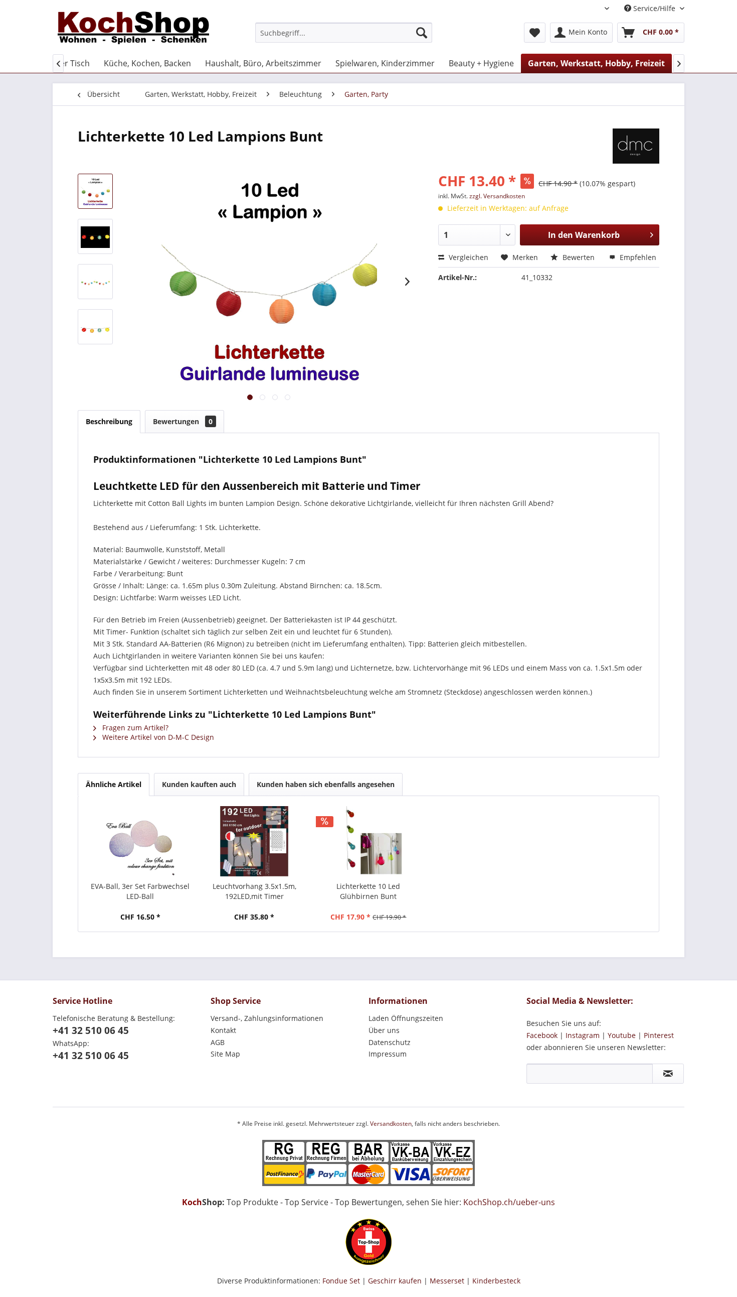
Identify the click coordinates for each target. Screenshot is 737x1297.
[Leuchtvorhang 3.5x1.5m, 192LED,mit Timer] (255, 841)
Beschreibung (109, 421)
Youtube (622, 1035)
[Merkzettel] (534, 33)
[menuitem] (343, 33)
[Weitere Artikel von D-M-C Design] (636, 146)
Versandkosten (391, 1123)
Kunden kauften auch (199, 784)
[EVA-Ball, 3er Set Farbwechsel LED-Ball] (140, 841)
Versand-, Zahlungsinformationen (267, 1018)
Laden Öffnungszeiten (405, 1018)
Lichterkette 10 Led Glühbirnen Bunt (368, 891)
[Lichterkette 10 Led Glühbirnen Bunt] (368, 841)
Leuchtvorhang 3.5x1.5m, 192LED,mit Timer (254, 891)
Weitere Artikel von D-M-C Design (157, 737)
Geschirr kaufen (395, 1280)
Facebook (542, 1035)
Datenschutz (389, 1042)
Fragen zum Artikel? (134, 727)
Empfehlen (637, 257)
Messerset (447, 1280)
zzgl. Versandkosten (497, 196)
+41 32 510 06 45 (91, 1030)
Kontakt (223, 1030)
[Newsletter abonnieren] (668, 1074)
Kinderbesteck (496, 1280)
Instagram (583, 1035)
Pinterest (659, 1035)
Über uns (384, 1030)
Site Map (225, 1054)
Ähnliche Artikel (113, 784)
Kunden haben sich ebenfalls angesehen (326, 784)
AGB (218, 1042)
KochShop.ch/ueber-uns (509, 1202)
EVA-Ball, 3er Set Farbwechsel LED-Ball (140, 891)
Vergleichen (467, 257)
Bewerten (579, 257)
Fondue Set (341, 1280)
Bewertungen (183, 421)
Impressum (387, 1054)
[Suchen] (421, 33)
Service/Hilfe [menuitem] (654, 8)
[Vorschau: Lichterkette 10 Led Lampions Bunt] (95, 191)
